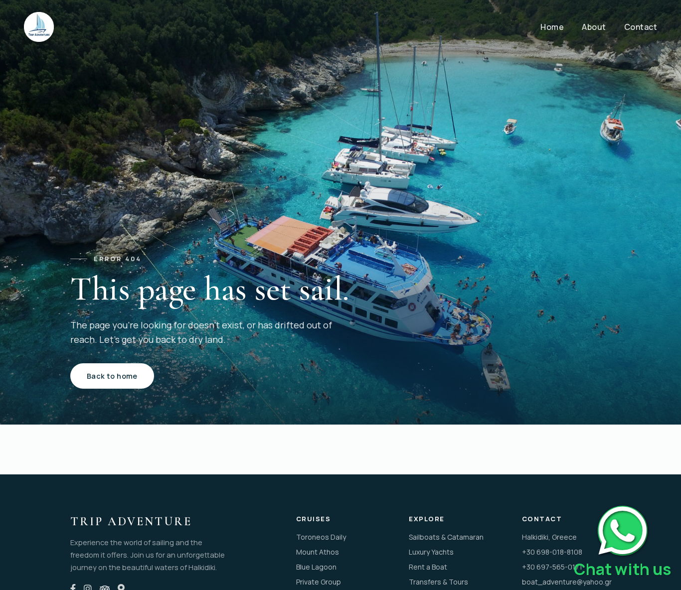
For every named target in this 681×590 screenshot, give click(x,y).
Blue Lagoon (316, 567)
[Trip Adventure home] (39, 27)
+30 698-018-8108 (552, 552)
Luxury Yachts (431, 552)
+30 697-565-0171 (552, 567)
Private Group (318, 582)
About (594, 26)
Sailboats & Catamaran (446, 537)
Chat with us (622, 569)
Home (552, 26)
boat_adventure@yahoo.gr (566, 582)
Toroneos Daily (321, 537)
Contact (641, 26)
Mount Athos (317, 552)
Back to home (112, 376)
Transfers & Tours (438, 582)
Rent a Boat (428, 567)
